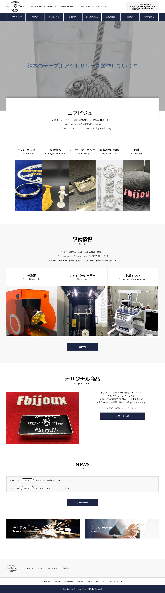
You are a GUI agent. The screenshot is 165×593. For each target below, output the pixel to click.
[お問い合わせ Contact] (122, 537)
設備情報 (73, 16)
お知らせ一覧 (82, 502)
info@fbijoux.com (146, 6)
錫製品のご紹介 (92, 16)
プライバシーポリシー (115, 581)
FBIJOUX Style (16, 16)
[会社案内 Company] (43, 537)
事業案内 (35, 16)
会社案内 (130, 16)
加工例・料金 (53, 16)
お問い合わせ (149, 16)
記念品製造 (111, 16)
